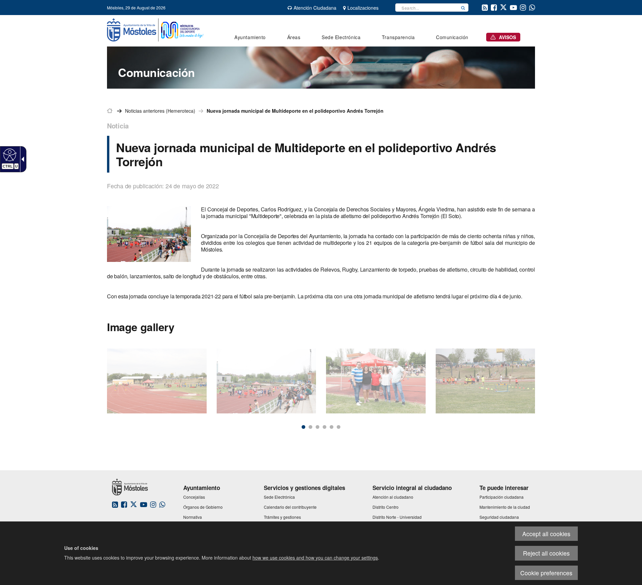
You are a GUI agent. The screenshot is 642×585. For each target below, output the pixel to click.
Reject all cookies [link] (546, 553)
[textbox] (426, 7)
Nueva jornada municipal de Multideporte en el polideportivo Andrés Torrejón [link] (295, 110)
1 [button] (303, 427)
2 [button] (310, 427)
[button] (463, 7)
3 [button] (317, 427)
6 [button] (338, 427)
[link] (8, 155)
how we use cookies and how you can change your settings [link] (315, 557)
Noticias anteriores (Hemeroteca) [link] (160, 110)
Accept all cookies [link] (546, 533)
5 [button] (331, 427)
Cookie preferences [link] (546, 573)
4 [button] (324, 427)
